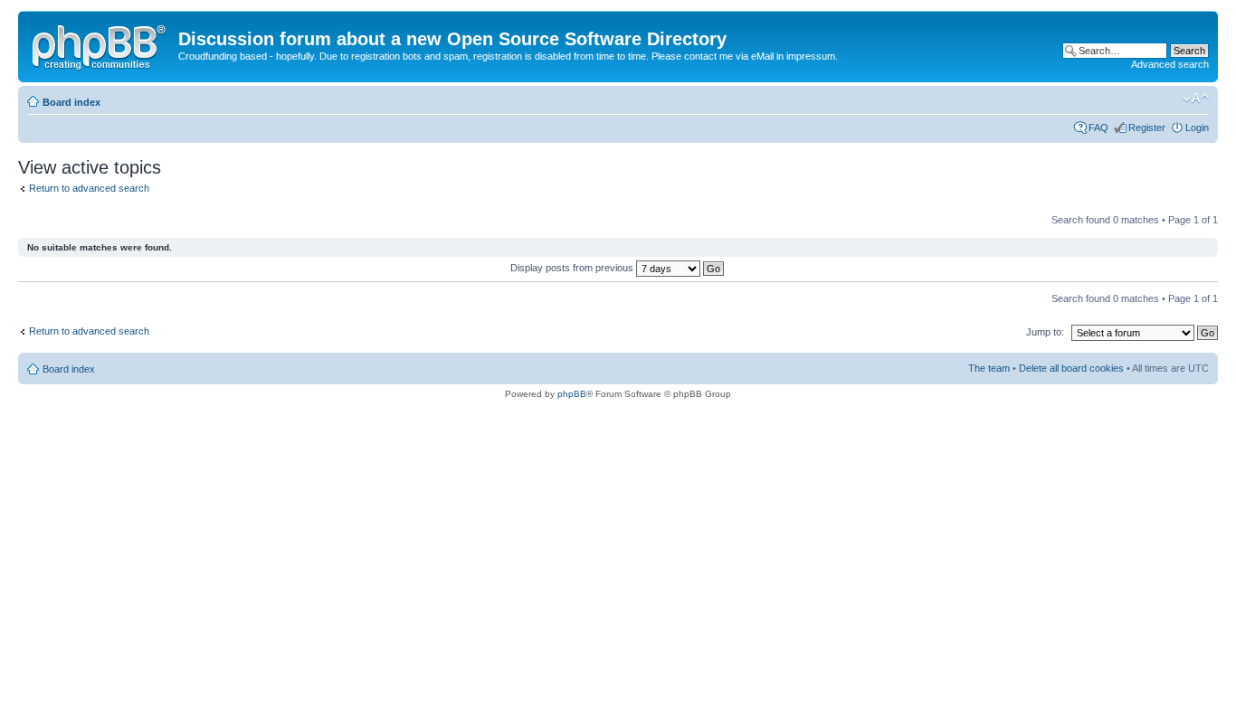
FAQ (1098, 127)
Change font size (1196, 98)
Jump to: (1045, 331)
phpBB (571, 394)
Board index (71, 102)
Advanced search (1170, 64)
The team (989, 368)
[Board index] (100, 44)
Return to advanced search (89, 188)
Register (1146, 127)
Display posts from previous (573, 267)
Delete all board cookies (1071, 368)
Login (1197, 127)
